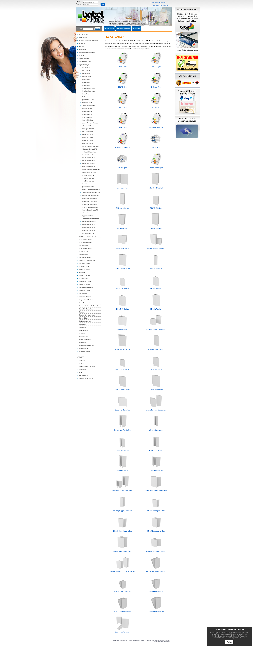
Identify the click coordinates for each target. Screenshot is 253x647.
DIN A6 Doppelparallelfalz (90, 201)
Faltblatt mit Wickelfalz (89, 126)
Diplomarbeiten (84, 58)
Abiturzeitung (83, 34)
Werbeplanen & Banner (86, 345)
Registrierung (83, 375)
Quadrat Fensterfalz (88, 187)
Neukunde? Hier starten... (160, 5)
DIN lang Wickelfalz (88, 129)
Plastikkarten (83, 278)
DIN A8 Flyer (86, 68)
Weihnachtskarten (85, 339)
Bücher (81, 55)
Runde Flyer (85, 94)
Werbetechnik (83, 348)
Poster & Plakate (84, 284)
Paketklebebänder (85, 297)
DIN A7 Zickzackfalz (88, 155)
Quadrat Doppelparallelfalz (90, 210)
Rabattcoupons (84, 245)
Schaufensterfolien (85, 303)
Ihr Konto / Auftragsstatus (87, 366)
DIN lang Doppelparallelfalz (90, 195)
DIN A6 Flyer (86, 73)
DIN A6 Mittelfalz (87, 111)
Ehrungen (82, 333)
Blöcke (81, 46)
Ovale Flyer (85, 97)
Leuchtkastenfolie (84, 275)
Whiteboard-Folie (84, 351)
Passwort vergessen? (159, 2)
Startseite (82, 360)
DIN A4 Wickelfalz (87, 140)
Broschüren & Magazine (87, 52)
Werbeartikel (83, 342)
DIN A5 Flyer (86, 79)
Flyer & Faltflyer (84, 65)
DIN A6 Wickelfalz (87, 134)
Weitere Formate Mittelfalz (90, 123)
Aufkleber (82, 43)
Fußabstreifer (83, 251)
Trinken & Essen (84, 266)
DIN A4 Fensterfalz (88, 184)
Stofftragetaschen (85, 321)
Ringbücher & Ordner (86, 300)
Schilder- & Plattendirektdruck (88, 306)
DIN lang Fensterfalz (88, 175)
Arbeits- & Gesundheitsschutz (88, 40)
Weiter (229, 642)
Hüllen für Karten (84, 291)
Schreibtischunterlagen (86, 309)
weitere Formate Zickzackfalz (91, 169)
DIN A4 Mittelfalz (87, 117)
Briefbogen (82, 49)
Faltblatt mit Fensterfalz (89, 172)
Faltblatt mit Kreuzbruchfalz (90, 218)
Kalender (82, 272)
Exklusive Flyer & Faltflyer (87, 236)
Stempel (81, 312)
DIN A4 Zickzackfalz (88, 163)
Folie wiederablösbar (85, 242)
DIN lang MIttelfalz (87, 108)
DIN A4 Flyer (86, 82)
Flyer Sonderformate (88, 91)
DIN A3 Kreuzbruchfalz (89, 230)
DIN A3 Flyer (86, 85)
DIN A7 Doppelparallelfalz (90, 198)
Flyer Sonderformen (85, 239)
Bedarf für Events (84, 269)
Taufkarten (82, 327)
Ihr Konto (129, 640)
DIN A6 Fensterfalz (88, 178)
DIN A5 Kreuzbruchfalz (89, 224)
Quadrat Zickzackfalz (88, 166)
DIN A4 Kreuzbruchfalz (89, 227)
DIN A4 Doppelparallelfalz (90, 207)
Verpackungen (83, 330)
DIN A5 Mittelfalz (87, 114)
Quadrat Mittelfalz (87, 120)
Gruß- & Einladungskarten (87, 260)
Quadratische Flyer (88, 100)
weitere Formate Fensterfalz (91, 189)
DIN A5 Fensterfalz (88, 181)
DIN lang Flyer (86, 76)
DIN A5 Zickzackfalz (88, 160)
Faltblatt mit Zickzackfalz (89, 149)
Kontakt (81, 363)
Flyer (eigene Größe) (88, 88)
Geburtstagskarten (85, 257)
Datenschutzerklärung (86, 378)
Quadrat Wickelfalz (88, 143)
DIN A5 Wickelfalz (87, 137)
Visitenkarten (83, 336)
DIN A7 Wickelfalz (87, 131)
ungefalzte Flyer (87, 102)
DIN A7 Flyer (86, 70)
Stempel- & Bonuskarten (87, 315)
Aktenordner (83, 37)
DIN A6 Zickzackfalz (88, 158)
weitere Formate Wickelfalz (90, 146)
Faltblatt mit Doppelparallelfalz (91, 192)
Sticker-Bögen (83, 318)
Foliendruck (83, 294)
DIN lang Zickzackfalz (89, 152)
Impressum (82, 369)
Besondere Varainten (88, 233)
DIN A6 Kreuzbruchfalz (89, 221)
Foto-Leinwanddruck (85, 248)
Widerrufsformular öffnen (162, 642)
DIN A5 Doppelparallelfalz (90, 204)
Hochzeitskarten (84, 263)
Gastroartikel (83, 254)
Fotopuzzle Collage (85, 281)
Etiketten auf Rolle (85, 62)
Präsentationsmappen (86, 287)
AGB (80, 372)
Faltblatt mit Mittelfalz (88, 105)
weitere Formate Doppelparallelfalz (122, 571)
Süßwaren (82, 324)
